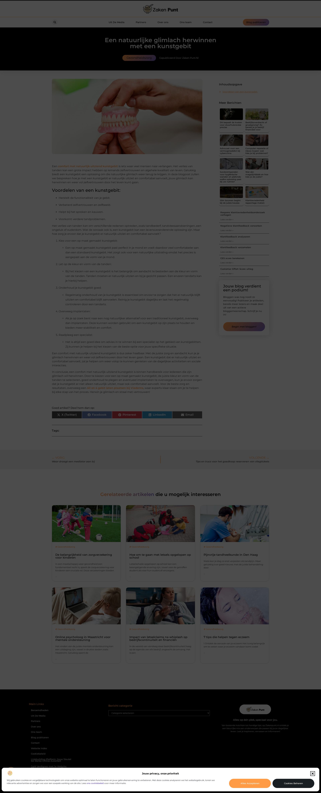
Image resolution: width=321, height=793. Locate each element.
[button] (312, 773)
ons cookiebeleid (95, 783)
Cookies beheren (293, 783)
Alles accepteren (250, 783)
